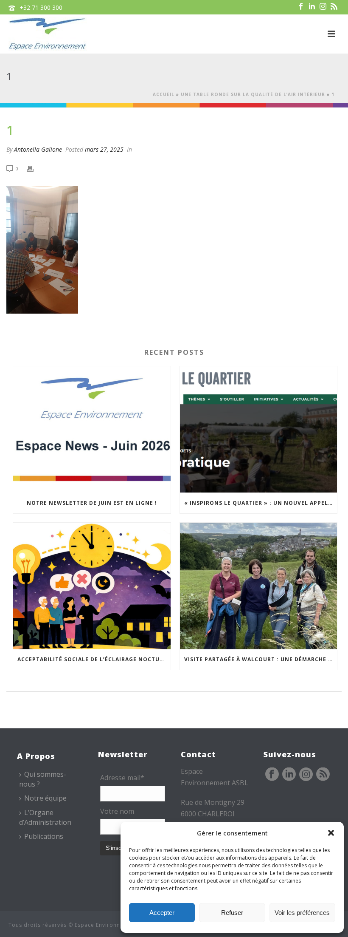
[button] (331, 833)
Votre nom (117, 811)
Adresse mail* (122, 777)
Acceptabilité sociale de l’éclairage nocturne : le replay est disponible (94, 659)
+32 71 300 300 (41, 7)
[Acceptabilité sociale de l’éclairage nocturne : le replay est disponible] (92, 586)
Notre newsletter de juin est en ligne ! (92, 503)
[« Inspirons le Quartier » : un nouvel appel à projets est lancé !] (258, 429)
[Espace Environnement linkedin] (289, 774)
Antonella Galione (38, 149)
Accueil (163, 94)
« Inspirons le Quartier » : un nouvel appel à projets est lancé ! (260, 503)
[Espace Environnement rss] (323, 774)
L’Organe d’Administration (45, 817)
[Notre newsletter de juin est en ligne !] (92, 429)
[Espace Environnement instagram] (306, 774)
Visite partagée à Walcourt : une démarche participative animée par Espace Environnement (260, 659)
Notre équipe (45, 798)
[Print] (34, 168)
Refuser (232, 912)
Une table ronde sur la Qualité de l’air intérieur (253, 94)
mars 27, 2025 (104, 149)
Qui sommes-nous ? (42, 779)
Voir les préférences (302, 912)
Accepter (161, 912)
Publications (43, 836)
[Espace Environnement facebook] (272, 774)
